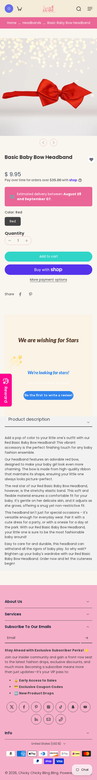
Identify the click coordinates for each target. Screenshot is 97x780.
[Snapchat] (73, 707)
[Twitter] (12, 707)
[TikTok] (61, 707)
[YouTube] (85, 707)
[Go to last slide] (43, 142)
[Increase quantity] (26, 241)
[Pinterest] (36, 707)
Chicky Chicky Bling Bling (38, 773)
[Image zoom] (48, 87)
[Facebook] (24, 707)
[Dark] (9, 8)
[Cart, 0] (19, 8)
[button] (90, 8)
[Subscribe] (86, 638)
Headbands (32, 22)
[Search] (78, 8)
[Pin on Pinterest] (30, 294)
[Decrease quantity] (9, 240)
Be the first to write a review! (48, 395)
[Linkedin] (36, 719)
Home (11, 22)
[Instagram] (48, 707)
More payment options (48, 280)
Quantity (14, 233)
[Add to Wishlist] (91, 159)
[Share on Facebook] (20, 294)
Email (11, 638)
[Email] (48, 719)
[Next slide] (53, 142)
